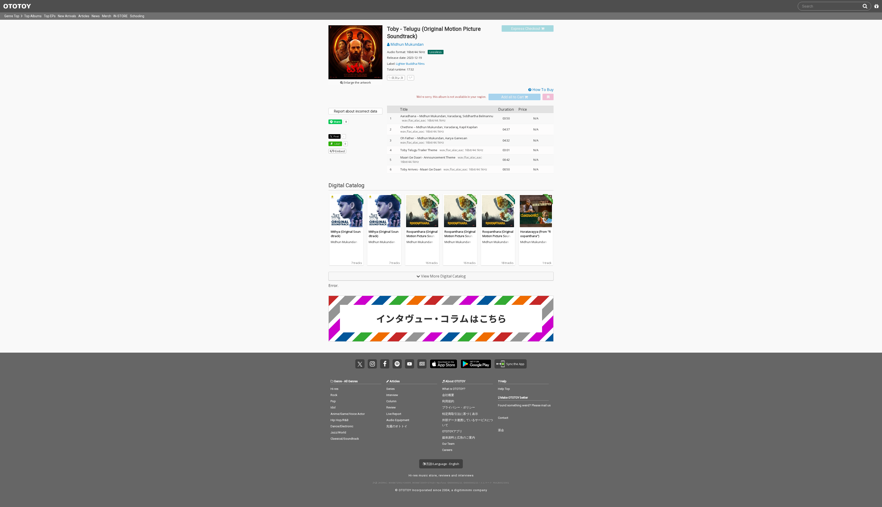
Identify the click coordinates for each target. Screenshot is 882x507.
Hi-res (334, 389)
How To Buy (542, 89)
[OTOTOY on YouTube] (409, 363)
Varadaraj (454, 116)
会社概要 (448, 395)
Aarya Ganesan (456, 138)
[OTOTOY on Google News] (422, 363)
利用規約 (448, 401)
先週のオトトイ (396, 426)
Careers (447, 450)
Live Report (393, 414)
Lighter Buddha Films (410, 64)
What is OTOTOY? (453, 389)
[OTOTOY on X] (360, 363)
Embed (339, 151)
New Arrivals (67, 16)
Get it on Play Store (476, 363)
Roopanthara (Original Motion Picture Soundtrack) (422, 236)
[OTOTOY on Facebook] (384, 363)
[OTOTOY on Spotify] (397, 363)
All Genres (351, 381)
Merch (106, 16)
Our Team (448, 443)
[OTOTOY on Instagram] (372, 363)
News (96, 16)
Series (390, 389)
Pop (333, 401)
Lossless (436, 52)
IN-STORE (120, 16)
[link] (528, 28)
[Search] (867, 6)
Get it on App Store (443, 363)
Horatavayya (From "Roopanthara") (535, 233)
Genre (338, 381)
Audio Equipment (397, 420)
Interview (392, 395)
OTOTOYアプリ (452, 431)
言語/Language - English (442, 464)
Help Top (504, 389)
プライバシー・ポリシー (458, 407)
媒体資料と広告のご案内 (458, 437)
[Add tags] (410, 77)
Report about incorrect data (355, 111)
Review (391, 407)
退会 (501, 430)
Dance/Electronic (342, 426)
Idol (333, 407)
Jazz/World (338, 432)
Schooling (137, 16)
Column (391, 401)
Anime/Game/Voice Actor (348, 414)
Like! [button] (337, 143)
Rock (334, 395)
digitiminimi (463, 490)
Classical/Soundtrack (345, 438)
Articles (83, 16)
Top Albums (33, 16)
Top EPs (50, 16)
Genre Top (11, 16)
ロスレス (397, 78)
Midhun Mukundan (407, 44)
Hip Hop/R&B (339, 420)
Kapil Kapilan (468, 127)
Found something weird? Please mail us (524, 405)
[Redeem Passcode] (876, 6)
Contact (503, 417)
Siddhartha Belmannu (478, 116)
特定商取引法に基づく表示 (460, 414)
